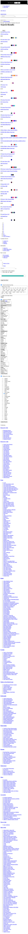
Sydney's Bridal (6, 639)
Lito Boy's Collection (7, 891)
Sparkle (5, 675)
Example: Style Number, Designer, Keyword (10, 22)
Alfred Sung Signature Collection (10, 840)
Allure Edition (6, 586)
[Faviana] (4, 84)
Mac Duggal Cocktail (8, 738)
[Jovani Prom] (5, 32)
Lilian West (5, 887)
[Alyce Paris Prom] (6, 62)
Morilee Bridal (6, 630)
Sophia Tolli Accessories (8, 813)
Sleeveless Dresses (7, 437)
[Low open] (4, 323)
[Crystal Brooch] (4, 335)
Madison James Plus (7, 536)
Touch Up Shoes (6, 789)
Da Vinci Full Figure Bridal (9, 601)
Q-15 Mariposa (6, 917)
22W (19, 290)
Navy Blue (7, 392)
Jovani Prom (6, 524)
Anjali (4, 843)
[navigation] (14, 8)
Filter (4, 30)
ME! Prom (5, 534)
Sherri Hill (5, 554)
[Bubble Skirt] (5, 314)
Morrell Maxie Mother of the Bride (10, 907)
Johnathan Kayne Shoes (8, 787)
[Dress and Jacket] (4, 310)
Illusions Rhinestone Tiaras (9, 873)
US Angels (5, 930)
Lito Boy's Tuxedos (7, 895)
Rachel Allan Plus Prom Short (9, 545)
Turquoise (7, 386)
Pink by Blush (6, 548)
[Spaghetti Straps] (4, 371)
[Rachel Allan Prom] (6, 77)
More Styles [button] (3, 827)
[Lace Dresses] (4, 311)
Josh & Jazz (5, 521)
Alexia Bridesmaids (7, 701)
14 (25, 288)
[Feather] (3, 340)
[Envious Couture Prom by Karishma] (10, 169)
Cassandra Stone (6, 498)
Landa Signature (6, 884)
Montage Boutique (7, 689)
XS (21, 292)
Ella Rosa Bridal (6, 608)
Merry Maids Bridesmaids (8, 717)
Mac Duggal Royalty (7, 668)
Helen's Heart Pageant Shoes (9, 786)
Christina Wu (6, 598)
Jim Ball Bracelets (7, 875)
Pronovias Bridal (6, 631)
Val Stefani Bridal (7, 644)
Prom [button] (2, 480)
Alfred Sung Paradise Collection (10, 837)
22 (11, 289)
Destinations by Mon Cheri (9, 605)
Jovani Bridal (6, 620)
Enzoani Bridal (6, 611)
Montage (5, 690)
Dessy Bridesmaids (7, 710)
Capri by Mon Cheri (7, 687)
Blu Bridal (5, 594)
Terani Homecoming (7, 745)
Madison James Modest (8, 535)
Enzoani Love (6, 855)
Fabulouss (5, 507)
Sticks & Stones (6, 558)
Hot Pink (7, 400)
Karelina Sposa (6, 882)
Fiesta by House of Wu (8, 770)
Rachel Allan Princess (8, 550)
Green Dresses (6, 453)
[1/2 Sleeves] (5, 362)
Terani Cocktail (6, 744)
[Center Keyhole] (5, 316)
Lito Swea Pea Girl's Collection (10, 903)
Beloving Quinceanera (8, 847)
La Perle (5, 663)
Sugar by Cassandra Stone (9, 561)
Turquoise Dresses (7, 473)
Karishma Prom (6, 525)
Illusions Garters (6, 870)
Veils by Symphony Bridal (9, 646)
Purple (6, 393)
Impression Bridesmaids (8, 712)
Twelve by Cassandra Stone (9, 570)
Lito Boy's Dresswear (8, 892)
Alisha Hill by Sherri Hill (8, 830)
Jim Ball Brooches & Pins (8, 876)
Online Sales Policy (7, 249)
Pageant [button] (2, 749)
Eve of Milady (6, 614)
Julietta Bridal (6, 621)
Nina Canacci (6, 670)
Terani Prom (6, 563)
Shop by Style (6, 263)
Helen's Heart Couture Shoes (9, 783)
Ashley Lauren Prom (7, 491)
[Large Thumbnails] (2, 28)
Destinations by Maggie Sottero (10, 604)
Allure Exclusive (6, 587)
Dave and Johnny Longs (8, 503)
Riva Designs (6, 918)
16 (3, 289)
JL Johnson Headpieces (8, 806)
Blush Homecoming (7, 730)
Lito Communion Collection (9, 897)
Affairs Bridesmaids (7, 698)
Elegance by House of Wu (9, 656)
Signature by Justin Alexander (9, 632)
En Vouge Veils (6, 802)
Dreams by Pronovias (8, 853)
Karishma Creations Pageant (9, 757)
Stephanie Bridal (6, 638)
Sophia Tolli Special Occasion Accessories (12, 814)
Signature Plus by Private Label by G (11, 633)
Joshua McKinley (7, 523)
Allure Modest (6, 589)
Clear (6, 300)
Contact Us (5, 241)
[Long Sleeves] (5, 365)
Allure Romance (6, 590)
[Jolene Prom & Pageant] (8, 153)
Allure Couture (6, 584)
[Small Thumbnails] (1, 28)
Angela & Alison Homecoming (10, 728)
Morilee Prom (6, 540)
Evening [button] (2, 649)
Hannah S (5, 517)
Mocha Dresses (6, 460)
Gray (6, 416)
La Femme (5, 528)
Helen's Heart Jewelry (8, 803)
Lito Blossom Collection (8, 890)
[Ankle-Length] (3, 344)
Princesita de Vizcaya (7, 914)
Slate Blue (7, 389)
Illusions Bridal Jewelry (8, 804)
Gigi (4, 514)
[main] (14, 130)
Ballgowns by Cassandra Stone (10, 492)
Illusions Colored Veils (8, 868)
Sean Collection (6, 552)
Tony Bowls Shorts (7, 569)
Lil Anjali (5, 886)
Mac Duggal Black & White (9, 665)
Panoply (5, 539)
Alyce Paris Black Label (8, 484)
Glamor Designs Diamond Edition (10, 864)
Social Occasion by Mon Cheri (10, 674)
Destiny (5, 852)
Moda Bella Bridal (7, 627)
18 (6, 289)
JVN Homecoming (7, 734)
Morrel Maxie (6, 906)
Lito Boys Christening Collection (10, 896)
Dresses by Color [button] (4, 441)
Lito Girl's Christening (8, 899)
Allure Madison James (8, 581)
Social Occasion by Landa (9, 922)
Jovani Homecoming (7, 732)
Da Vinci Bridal (6, 600)
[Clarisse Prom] (5, 99)
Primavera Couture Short (8, 743)
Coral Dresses (6, 448)
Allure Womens (6, 582)
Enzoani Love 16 (7, 857)
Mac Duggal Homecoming (9, 740)
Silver (6, 418)
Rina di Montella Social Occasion (10, 673)
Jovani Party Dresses (7, 755)
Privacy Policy (6, 250)
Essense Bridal (6, 612)
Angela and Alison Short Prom (9, 490)
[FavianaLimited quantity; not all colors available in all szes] (14, 138)
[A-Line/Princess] (4, 356)
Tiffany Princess (6, 926)
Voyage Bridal (6, 647)
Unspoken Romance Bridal (9, 643)
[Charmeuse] (3, 338)
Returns (5, 242)
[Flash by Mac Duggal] (7, 199)
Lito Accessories (6, 811)
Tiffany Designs (6, 564)
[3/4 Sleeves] (5, 363)
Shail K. (5, 553)
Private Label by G (7, 915)
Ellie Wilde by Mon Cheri (8, 506)
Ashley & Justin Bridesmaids (9, 831)
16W (8, 290)
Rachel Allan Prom (7, 546)
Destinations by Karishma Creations (11, 603)
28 (19, 289)
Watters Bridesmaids (7, 721)
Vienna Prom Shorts (7, 574)
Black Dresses (6, 446)
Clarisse (5, 499)
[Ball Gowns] (4, 308)
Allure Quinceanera (7, 841)
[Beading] (4, 333)
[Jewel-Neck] (4, 354)
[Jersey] (3, 341)
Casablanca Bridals (7, 595)
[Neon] (2, 328)
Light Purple (7, 396)
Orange (6, 407)
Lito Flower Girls (7, 898)
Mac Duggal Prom (7, 532)
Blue (6, 390)
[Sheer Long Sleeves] (5, 366)
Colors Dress (6, 501)
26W (3, 292)
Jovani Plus (5, 877)
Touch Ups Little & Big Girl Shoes (10, 790)
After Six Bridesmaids (8, 699)
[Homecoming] (6, 303)
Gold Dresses (6, 450)
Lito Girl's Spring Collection (9, 901)
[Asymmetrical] (3, 345)
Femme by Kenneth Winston (9, 862)
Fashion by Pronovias (8, 858)
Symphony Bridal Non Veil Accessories (11, 642)
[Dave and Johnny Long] (8, 69)
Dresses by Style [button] (4, 427)
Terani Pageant (6, 763)
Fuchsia (6, 401)
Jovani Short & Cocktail (8, 733)
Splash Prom (6, 557)
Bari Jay (5, 706)
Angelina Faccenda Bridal (8, 593)
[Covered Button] (4, 320)
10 (3, 233)
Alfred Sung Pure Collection (9, 838)
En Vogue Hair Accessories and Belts (11, 798)
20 (9, 289)
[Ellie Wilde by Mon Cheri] (9, 130)
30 (22, 289)
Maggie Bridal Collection (8, 622)
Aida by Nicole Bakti (7, 652)
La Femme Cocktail (7, 735)
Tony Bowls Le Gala (7, 567)
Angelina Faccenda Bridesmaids (10, 704)
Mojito (6, 380)
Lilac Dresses (6, 457)
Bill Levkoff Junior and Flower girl (10, 849)
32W (14, 292)
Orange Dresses (6, 464)
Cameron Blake (6, 686)
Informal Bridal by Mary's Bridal (10, 619)
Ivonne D (5, 658)
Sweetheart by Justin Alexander (10, 924)
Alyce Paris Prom (7, 485)
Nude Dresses (6, 462)
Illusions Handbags (7, 871)
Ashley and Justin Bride (8, 833)
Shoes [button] (2, 777)
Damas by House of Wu (8, 502)
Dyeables (5, 779)
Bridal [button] (2, 578)
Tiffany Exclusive (7, 925)
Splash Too (5, 923)
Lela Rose (5, 885)
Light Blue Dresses (7, 455)
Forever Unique (6, 657)
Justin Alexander (6, 881)
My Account (6, 255)
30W (10, 292)
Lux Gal (5, 530)
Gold (6, 412)
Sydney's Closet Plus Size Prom (10, 562)
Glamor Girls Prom (7, 515)
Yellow (6, 378)
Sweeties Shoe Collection (8, 788)
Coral (6, 408)
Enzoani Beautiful (7, 609)
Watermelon (7, 403)
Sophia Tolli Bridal (7, 636)
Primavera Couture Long (8, 541)
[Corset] (5, 317)
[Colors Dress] (5, 39)
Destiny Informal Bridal (8, 606)
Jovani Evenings (6, 661)
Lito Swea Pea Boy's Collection (10, 902)
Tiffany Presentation (7, 566)
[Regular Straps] (4, 369)
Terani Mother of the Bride (9, 692)
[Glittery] (2, 326)
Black (6, 415)
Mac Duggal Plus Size (8, 904)
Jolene (4, 519)
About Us (5, 248)
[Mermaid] (4, 358)
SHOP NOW (3, 14)
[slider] (25, 276)
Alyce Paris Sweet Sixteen (9, 486)
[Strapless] (4, 372)
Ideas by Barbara (7, 865)
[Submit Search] (15, 16)
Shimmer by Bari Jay (7, 920)
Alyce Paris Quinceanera (8, 768)
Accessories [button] (3, 794)
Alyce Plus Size (6, 842)
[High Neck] (4, 352)
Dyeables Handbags (7, 797)
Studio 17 (5, 559)
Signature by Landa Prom (8, 556)
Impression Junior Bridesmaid (9, 713)
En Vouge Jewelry (7, 800)
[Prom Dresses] (6, 305)
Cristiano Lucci (6, 835)
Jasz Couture (6, 518)
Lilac (6, 395)
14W (4, 290)
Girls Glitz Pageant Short (8, 753)
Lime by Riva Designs (8, 888)
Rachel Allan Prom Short (8, 547)
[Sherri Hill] (5, 184)
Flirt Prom (5, 513)
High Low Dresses (7, 432)
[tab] (14, 427)
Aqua (6, 385)
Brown (6, 414)
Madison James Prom (7, 537)
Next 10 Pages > (6, 236)
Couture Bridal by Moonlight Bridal (11, 599)
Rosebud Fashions (7, 919)
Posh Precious (6, 911)
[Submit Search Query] (15, 268)
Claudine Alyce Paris (7, 653)
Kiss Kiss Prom (6, 526)
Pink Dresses (6, 465)
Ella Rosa (5, 854)
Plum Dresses (6, 466)
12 (23, 288)
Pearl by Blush (6, 909)
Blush (4, 496)
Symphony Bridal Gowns (8, 641)
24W (23, 290)
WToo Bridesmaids (7, 723)
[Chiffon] (3, 339)
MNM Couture (6, 669)
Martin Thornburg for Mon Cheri (10, 623)
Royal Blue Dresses (7, 470)
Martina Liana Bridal (7, 625)
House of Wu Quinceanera (9, 772)
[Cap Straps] (4, 368)
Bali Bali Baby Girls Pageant (9, 752)
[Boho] (4, 309)
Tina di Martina (6, 928)
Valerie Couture (6, 931)
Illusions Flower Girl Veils (9, 869)
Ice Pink (6, 397)
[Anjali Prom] (5, 214)
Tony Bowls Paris (7, 568)
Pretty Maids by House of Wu (9, 913)
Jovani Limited (6, 879)
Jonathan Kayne (6, 520)
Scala (4, 551)
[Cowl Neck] (4, 350)
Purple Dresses (6, 467)
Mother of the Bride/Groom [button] (7, 682)
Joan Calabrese (6, 824)
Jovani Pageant (6, 754)
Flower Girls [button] (3, 822)
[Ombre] (2, 329)
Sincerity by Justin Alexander (9, 634)
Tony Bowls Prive (7, 929)
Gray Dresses (6, 451)
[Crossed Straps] (4, 321)
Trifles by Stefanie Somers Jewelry (10, 819)
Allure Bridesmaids (7, 703)
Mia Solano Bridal (7, 626)
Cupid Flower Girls (7, 851)
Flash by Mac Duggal (8, 512)
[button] (27, 4)
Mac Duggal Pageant (7, 758)
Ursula (4, 693)
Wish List (5, 257)
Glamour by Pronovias (8, 615)
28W (6, 292)
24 (14, 289)
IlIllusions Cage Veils (7, 866)
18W (11, 290)
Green (6, 382)
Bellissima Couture (7, 846)
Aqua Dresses (6, 445)
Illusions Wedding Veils (8, 874)
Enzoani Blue (6, 610)
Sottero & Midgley (7, 637)
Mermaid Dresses (7, 430)
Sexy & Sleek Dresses (8, 434)
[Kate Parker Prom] (6, 54)
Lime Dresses (6, 459)
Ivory (6, 410)
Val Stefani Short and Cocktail (9, 746)
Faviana (5, 508)
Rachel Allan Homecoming (9, 542)
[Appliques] (4, 332)
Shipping (5, 243)
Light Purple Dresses (7, 456)
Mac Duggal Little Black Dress (10, 739)
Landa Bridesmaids (7, 715)
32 (25, 289)
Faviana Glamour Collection (9, 509)
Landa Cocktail (6, 737)
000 (4, 288)
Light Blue (7, 388)
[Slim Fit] (4, 360)
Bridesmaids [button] (3, 696)
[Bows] (4, 334)
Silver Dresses (6, 471)
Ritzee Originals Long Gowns (9, 836)
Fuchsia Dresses (6, 449)
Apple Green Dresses (7, 444)
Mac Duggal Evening (8, 667)
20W (15, 290)
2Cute (4, 482)
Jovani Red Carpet (7, 880)
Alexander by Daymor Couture (10, 684)
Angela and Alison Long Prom (9, 487)
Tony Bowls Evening (7, 679)
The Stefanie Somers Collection (10, 815)
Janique (5, 659)
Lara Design (6, 529)
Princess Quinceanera (8, 773)
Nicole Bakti (6, 908)
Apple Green (7, 381)
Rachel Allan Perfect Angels (9, 760)
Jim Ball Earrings (7, 809)
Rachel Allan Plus (7, 543)
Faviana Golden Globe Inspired (10, 860)
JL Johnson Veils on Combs (9, 808)
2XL (11, 293)
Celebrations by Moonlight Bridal (10, 597)
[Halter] (4, 351)
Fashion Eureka (6, 859)
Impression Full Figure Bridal (9, 617)
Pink (6, 399)
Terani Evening (6, 678)
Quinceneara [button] (3, 765)
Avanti (4, 844)
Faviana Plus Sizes (7, 510)
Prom (4, 265)
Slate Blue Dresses (7, 472)
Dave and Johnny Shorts (8, 504)
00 (6, 288)
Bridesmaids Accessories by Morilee (11, 812)
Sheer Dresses (6, 435)
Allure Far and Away (7, 588)
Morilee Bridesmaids (7, 719)
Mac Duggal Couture (7, 531)
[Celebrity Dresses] (5, 315)
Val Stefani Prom (7, 572)
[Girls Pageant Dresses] (6, 302)
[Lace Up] (4, 322)
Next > (4, 235)
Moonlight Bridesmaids (8, 718)
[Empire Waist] (4, 357)
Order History (6, 256)
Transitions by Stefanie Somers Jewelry (11, 818)
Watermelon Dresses (7, 476)
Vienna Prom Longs (7, 573)
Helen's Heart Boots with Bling (10, 781)
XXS (18, 292)
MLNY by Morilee (7, 688)
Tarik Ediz (5, 676)
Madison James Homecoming (9, 741)
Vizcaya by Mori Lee (7, 774)
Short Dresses (6, 436)
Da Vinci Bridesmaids (8, 708)
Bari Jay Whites (6, 707)
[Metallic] (2, 327)
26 (17, 289)
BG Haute (5, 493)
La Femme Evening (7, 662)
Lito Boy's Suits (6, 893)
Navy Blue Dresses (7, 461)
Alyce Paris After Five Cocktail (10, 729)
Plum (6, 404)
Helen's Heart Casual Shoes (9, 782)
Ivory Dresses (6, 454)
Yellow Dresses (6, 475)
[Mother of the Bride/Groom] (6, 304)
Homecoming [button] (4, 725)
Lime (6, 384)
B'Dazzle (5, 497)
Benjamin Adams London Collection (11, 848)
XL (7, 293)
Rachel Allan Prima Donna (9, 672)
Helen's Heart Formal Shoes (9, 784)
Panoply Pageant (6, 759)
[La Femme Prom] (6, 206)
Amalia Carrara (6, 592)
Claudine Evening (7, 654)
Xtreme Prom (6, 575)
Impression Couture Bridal (9, 616)
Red (5, 405)
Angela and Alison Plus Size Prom (10, 488)
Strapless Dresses (7, 439)
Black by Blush (6, 495)
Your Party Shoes (7, 792)
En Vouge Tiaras (6, 801)
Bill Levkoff (6, 709)
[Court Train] (3, 348)
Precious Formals (7, 912)
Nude (6, 411)
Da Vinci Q (5, 769)
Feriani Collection (7, 863)
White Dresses (6, 477)
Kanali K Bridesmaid (7, 714)
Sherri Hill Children (7, 761)
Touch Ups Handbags (8, 817)
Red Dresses (6, 468)
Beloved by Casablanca (8, 832)
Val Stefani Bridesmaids (8, 720)
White (6, 419)
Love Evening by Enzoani (9, 664)
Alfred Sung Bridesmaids (8, 702)
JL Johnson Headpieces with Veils (10, 807)
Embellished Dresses (7, 431)
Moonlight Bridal (7, 628)
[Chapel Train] (3, 346)
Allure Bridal (6, 583)
